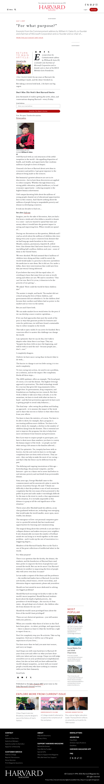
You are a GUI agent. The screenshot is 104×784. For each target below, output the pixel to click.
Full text (27, 212)
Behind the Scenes (43, 746)
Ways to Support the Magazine (47, 754)
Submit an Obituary (11, 741)
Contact (9, 733)
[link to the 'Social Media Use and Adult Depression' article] (75, 642)
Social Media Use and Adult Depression (74, 650)
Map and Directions (44, 735)
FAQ (71, 753)
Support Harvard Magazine (50, 743)
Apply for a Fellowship (12, 747)
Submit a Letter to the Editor (15, 744)
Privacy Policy (42, 738)
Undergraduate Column (49, 712)
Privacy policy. (21, 118)
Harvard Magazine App (80, 749)
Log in (85, 9)
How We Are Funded (44, 749)
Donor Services (10, 760)
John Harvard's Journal (25, 686)
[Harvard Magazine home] (52, 8)
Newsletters (76, 733)
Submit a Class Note (12, 738)
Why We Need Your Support (46, 757)
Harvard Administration (74, 712)
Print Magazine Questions (14, 763)
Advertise (74, 737)
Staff (7, 735)
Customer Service (13, 752)
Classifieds (73, 740)
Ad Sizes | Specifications (78, 743)
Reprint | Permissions (12, 757)
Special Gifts (41, 752)
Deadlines (73, 745)
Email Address (20, 103)
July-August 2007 (31, 37)
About (40, 733)
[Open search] (15, 9)
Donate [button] (93, 9)
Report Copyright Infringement (90, 780)
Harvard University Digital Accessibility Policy (67, 780)
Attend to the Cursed (21, 62)
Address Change (10, 754)
